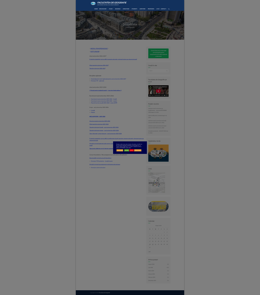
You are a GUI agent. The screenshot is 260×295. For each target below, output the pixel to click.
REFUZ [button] (131, 150)
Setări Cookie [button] (119, 150)
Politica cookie (138, 150)
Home (96, 8)
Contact (163, 8)
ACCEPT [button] (126, 150)
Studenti (134, 8)
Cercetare (126, 8)
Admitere (142, 8)
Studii (111, 8)
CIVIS (157, 8)
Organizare (102, 8)
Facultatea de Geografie (111, 2)
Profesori (151, 8)
